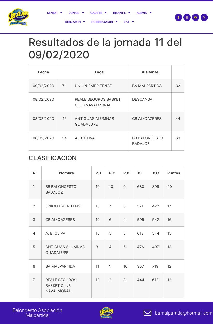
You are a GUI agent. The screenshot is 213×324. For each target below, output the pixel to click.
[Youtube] (195, 17)
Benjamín (73, 22)
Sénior (52, 13)
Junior (74, 13)
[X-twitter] (204, 17)
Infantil (119, 13)
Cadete (96, 13)
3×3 (126, 22)
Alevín (142, 13)
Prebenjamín (102, 22)
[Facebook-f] (178, 17)
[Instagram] (187, 17)
